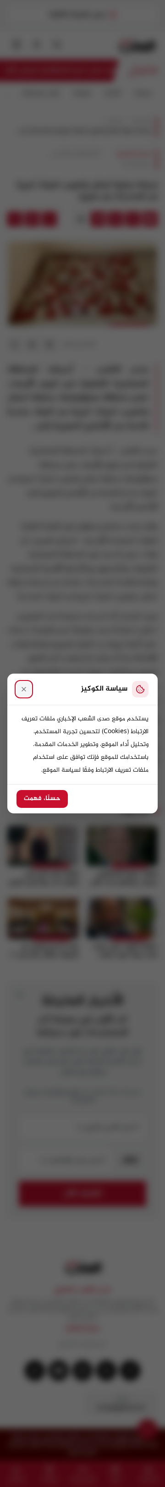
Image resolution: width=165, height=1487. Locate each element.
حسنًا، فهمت (42, 798)
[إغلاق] (23, 689)
